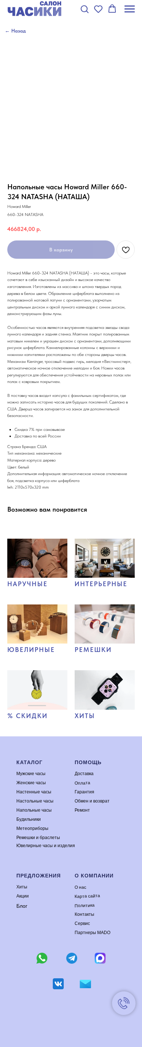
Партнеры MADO (92, 932)
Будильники (28, 819)
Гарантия (84, 791)
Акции (22, 896)
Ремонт (82, 810)
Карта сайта (87, 896)
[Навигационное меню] (130, 9)
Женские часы (31, 782)
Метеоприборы (32, 828)
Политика (85, 905)
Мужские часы (31, 773)
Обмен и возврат (92, 801)
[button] (84, 8)
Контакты (84, 914)
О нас (80, 887)
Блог (21, 906)
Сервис (82, 923)
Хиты (21, 886)
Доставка (84, 773)
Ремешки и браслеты (38, 837)
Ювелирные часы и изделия (45, 845)
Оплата (82, 782)
